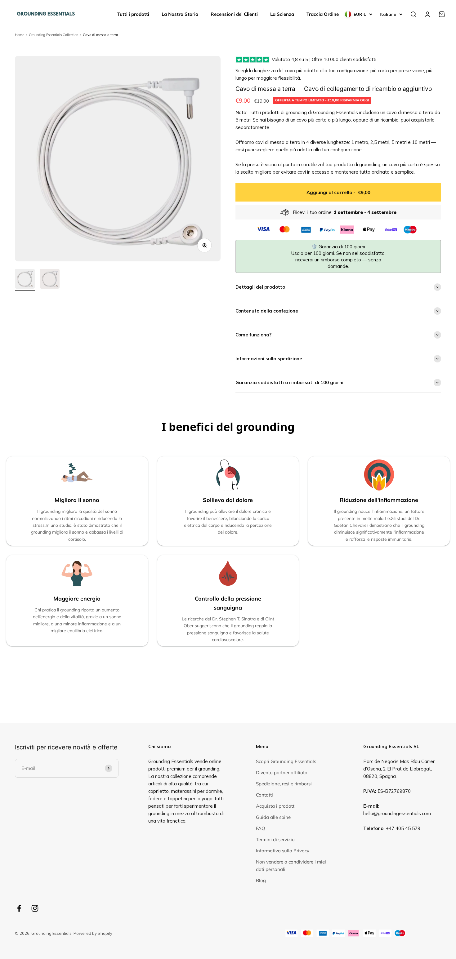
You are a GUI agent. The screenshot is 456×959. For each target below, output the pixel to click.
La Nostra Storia (180, 14)
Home (19, 35)
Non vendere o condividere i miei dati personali (291, 865)
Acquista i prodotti (276, 806)
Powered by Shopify (93, 933)
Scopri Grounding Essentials (286, 761)
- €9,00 (338, 192)
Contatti (264, 795)
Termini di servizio (275, 839)
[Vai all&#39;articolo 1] (25, 280)
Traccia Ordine (322, 14)
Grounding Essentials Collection (53, 35)
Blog (261, 880)
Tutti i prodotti (133, 14)
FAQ (260, 828)
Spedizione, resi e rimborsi (284, 784)
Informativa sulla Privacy (282, 851)
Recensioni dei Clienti (234, 14)
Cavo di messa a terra (100, 35)
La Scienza (282, 14)
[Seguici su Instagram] (35, 908)
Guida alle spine (273, 817)
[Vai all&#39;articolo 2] (50, 280)
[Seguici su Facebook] (19, 908)
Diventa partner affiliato (281, 772)
